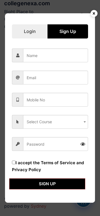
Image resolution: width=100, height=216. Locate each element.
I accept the (48, 166)
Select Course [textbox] (39, 121)
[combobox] (55, 121)
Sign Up (47, 183)
